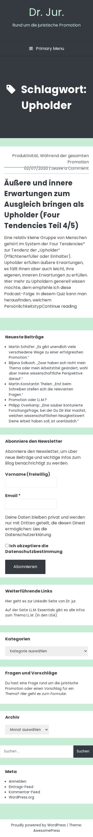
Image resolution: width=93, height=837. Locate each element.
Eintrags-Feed (21, 786)
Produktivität (25, 156)
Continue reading (59, 306)
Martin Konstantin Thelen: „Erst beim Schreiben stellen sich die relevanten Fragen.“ (41, 389)
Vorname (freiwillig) (27, 474)
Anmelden (17, 781)
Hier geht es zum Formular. (43, 693)
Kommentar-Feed (24, 792)
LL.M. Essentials (42, 610)
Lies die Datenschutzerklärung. (28, 532)
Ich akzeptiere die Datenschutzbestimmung (34, 549)
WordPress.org (21, 797)
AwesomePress (46, 830)
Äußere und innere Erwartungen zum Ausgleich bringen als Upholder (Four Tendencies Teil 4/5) (44, 204)
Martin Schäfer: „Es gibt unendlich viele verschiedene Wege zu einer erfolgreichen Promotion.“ (46, 352)
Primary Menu (49, 48)
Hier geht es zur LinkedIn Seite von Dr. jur (40, 601)
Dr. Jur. (46, 12)
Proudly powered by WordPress (39, 825)
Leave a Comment (70, 168)
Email (13, 496)
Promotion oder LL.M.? (28, 399)
